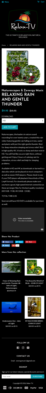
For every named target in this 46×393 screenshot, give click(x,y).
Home (4, 45)
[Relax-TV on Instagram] (23, 348)
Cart (42, 2)
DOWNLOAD (7, 116)
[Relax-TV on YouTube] (28, 348)
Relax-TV (29, 383)
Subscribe (37, 377)
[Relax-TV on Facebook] (18, 348)
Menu (6, 2)
